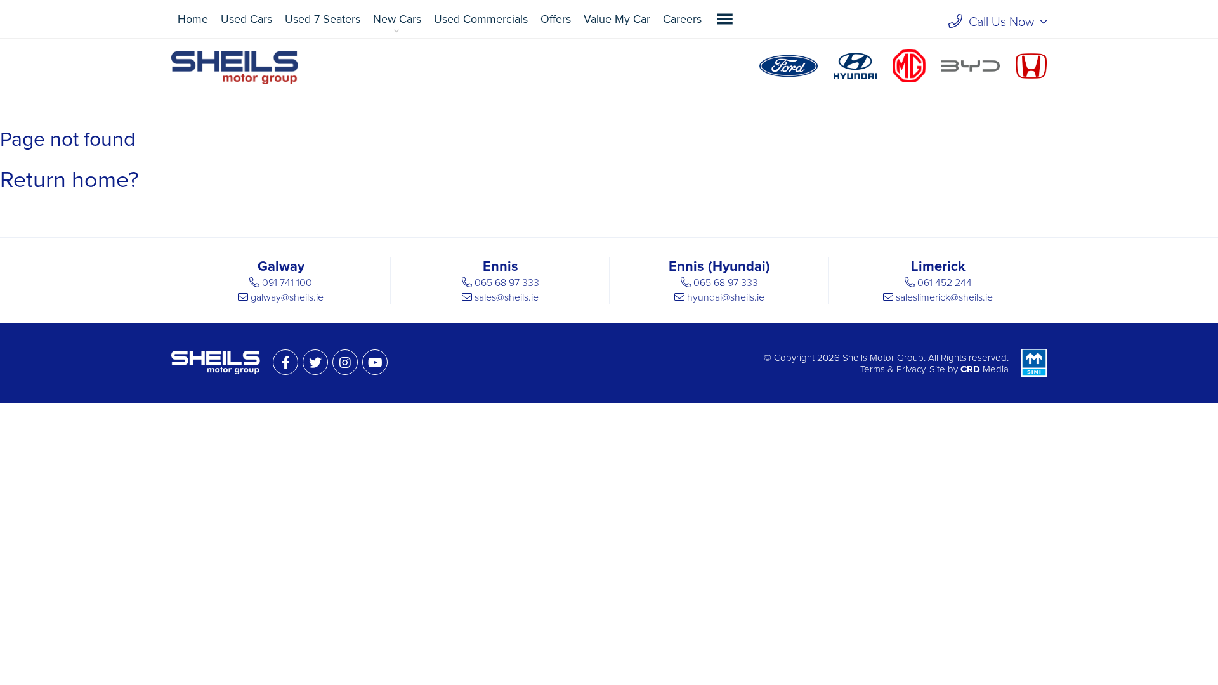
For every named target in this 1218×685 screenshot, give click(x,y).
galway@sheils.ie (287, 297)
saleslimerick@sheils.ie (944, 297)
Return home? (69, 179)
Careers (682, 19)
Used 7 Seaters (322, 19)
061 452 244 (944, 283)
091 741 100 (287, 283)
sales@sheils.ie (507, 297)
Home (193, 19)
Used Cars (246, 19)
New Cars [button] (397, 19)
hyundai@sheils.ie (725, 297)
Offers (555, 19)
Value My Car (617, 19)
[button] (725, 19)
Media (984, 369)
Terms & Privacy (892, 369)
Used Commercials (481, 19)
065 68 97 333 (507, 283)
